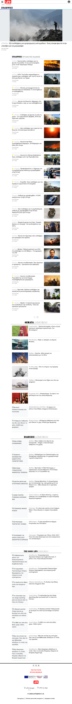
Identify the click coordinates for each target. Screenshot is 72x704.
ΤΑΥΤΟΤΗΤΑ (36, 670)
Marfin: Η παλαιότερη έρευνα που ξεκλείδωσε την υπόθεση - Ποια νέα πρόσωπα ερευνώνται (26, 304)
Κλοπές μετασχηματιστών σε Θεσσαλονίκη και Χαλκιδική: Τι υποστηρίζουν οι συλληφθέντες (27, 89)
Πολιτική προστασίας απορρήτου (34, 698)
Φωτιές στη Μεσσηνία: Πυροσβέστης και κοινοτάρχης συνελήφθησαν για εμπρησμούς (23, 278)
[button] (2, 2)
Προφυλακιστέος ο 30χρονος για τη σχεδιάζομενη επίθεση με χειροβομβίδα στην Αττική (27, 170)
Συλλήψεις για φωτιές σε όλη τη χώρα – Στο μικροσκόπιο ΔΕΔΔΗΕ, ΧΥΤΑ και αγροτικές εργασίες (26, 116)
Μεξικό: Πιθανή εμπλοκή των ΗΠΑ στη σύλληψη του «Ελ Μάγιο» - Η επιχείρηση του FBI (26, 251)
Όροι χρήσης (20, 698)
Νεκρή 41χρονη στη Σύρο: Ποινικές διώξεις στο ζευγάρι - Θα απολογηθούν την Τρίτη (26, 224)
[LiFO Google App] (29, 688)
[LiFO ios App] (42, 688)
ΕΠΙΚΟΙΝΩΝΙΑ (36, 672)
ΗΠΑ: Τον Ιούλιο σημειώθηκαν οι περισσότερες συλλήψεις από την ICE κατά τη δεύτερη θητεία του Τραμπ (27, 76)
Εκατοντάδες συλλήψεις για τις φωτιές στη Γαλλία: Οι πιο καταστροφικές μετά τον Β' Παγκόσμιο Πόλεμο (25, 62)
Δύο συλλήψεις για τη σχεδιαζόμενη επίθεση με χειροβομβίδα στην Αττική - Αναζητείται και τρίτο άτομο (27, 210)
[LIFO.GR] (8, 2)
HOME (2, 4)
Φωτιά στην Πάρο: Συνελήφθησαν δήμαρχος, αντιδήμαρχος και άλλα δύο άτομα (27, 143)
